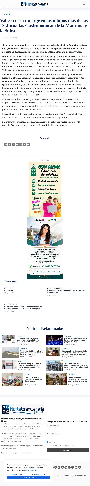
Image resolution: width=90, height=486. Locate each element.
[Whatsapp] (72, 467)
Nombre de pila (53, 425)
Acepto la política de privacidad (61, 446)
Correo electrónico (54, 434)
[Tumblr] (69, 467)
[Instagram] (59, 467)
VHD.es (60, 476)
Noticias (7, 14)
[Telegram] (62, 467)
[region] (28, 471)
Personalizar (17, 474)
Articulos (7, 288)
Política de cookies (31, 470)
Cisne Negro (9, 290)
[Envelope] (76, 467)
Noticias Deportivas (54, 288)
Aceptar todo (28, 478)
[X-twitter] (55, 467)
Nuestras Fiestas (10, 304)
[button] (84, 4)
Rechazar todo (38, 474)
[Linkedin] (65, 467)
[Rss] (79, 467)
